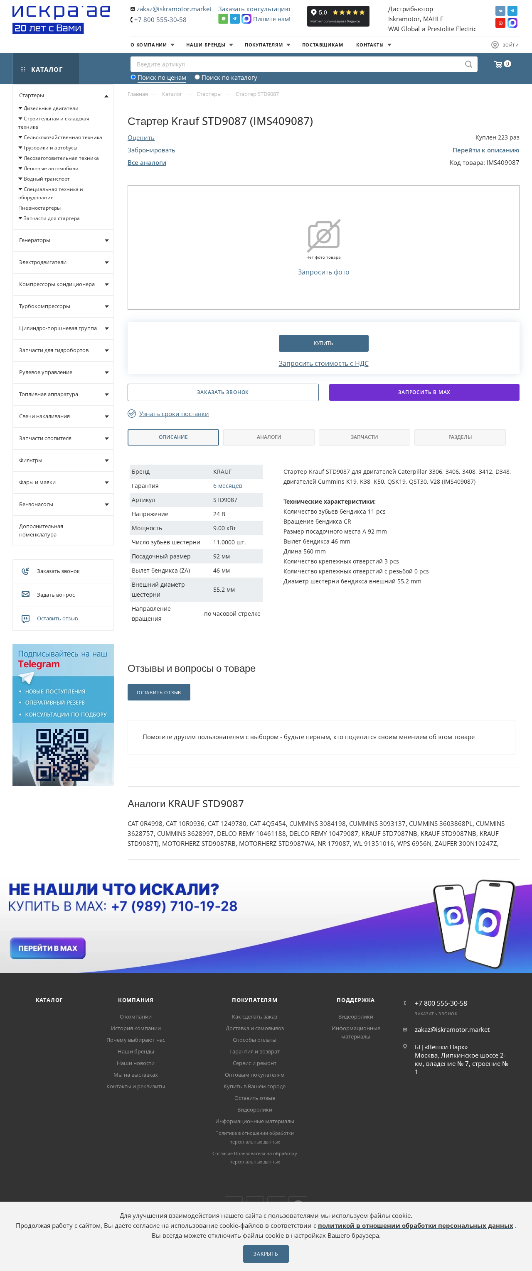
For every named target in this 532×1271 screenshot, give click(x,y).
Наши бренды (136, 1051)
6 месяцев (227, 486)
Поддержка (356, 1000)
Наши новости (136, 1063)
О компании (136, 1016)
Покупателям (255, 1000)
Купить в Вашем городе (255, 1086)
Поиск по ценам (162, 77)
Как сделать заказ (254, 1016)
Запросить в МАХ (424, 392)
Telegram (512, 11)
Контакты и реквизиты (135, 1086)
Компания (136, 1000)
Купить (323, 343)
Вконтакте (500, 11)
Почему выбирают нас (135, 1039)
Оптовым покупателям (255, 1074)
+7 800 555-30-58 (160, 19)
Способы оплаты (254, 1039)
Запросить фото (324, 272)
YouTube (500, 23)
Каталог (49, 1000)
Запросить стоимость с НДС (324, 363)
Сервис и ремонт (254, 1063)
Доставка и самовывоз (255, 1028)
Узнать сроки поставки (174, 413)
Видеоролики (254, 1109)
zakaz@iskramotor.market (174, 9)
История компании (136, 1028)
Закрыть (266, 1253)
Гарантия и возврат (254, 1051)
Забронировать (151, 150)
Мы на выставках (135, 1074)
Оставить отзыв (57, 618)
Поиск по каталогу (229, 77)
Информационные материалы (254, 1121)
